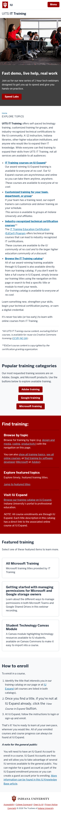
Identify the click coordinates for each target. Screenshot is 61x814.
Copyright (12, 808)
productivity (28, 443)
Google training (30, 397)
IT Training (14, 13)
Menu (53, 4)
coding (16, 443)
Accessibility (9, 804)
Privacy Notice (51, 804)
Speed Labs (12, 96)
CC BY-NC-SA (20, 338)
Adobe (35, 462)
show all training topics (32, 454)
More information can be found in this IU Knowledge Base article (30, 779)
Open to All (38, 804)
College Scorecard (24, 804)
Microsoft (22, 462)
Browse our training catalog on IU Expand (27, 500)
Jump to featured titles (17, 484)
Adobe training (30, 389)
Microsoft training (30, 406)
